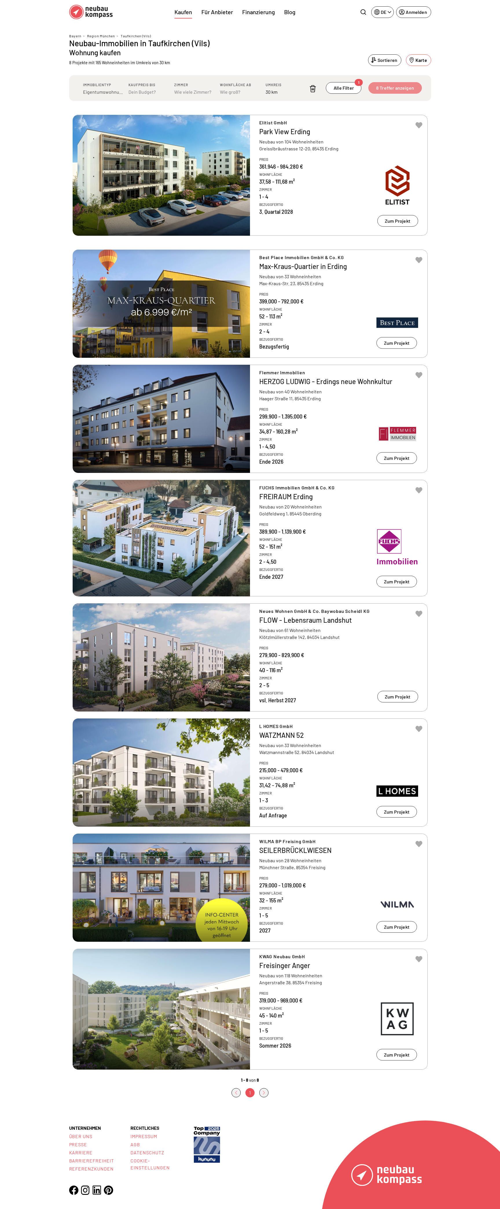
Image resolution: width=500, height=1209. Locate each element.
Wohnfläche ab (235, 85)
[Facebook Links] (73, 1190)
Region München (101, 36)
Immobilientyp (97, 85)
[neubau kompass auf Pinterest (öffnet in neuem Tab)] (108, 1190)
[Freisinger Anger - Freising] (250, 1009)
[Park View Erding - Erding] (250, 175)
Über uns (81, 1136)
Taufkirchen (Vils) (136, 36)
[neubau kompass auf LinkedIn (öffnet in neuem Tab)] (97, 1190)
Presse (78, 1144)
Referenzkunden (91, 1168)
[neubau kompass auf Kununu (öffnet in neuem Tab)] (207, 1144)
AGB (135, 1144)
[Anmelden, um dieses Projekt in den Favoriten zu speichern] (419, 125)
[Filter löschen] (313, 88)
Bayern (75, 36)
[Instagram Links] (85, 1190)
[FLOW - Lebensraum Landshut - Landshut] (250, 657)
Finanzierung (258, 11)
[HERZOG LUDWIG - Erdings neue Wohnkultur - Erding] (250, 419)
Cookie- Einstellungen (150, 1164)
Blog (289, 11)
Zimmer (181, 85)
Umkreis (274, 85)
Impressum (143, 1136)
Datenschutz (147, 1152)
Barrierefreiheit (91, 1160)
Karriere (81, 1152)
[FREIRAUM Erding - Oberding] (250, 538)
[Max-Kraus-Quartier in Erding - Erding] (250, 304)
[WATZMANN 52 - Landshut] (250, 772)
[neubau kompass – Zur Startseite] (91, 12)
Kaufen (183, 11)
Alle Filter (346, 86)
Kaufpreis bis (141, 85)
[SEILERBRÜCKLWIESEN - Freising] (250, 888)
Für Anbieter (217, 11)
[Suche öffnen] (363, 12)
